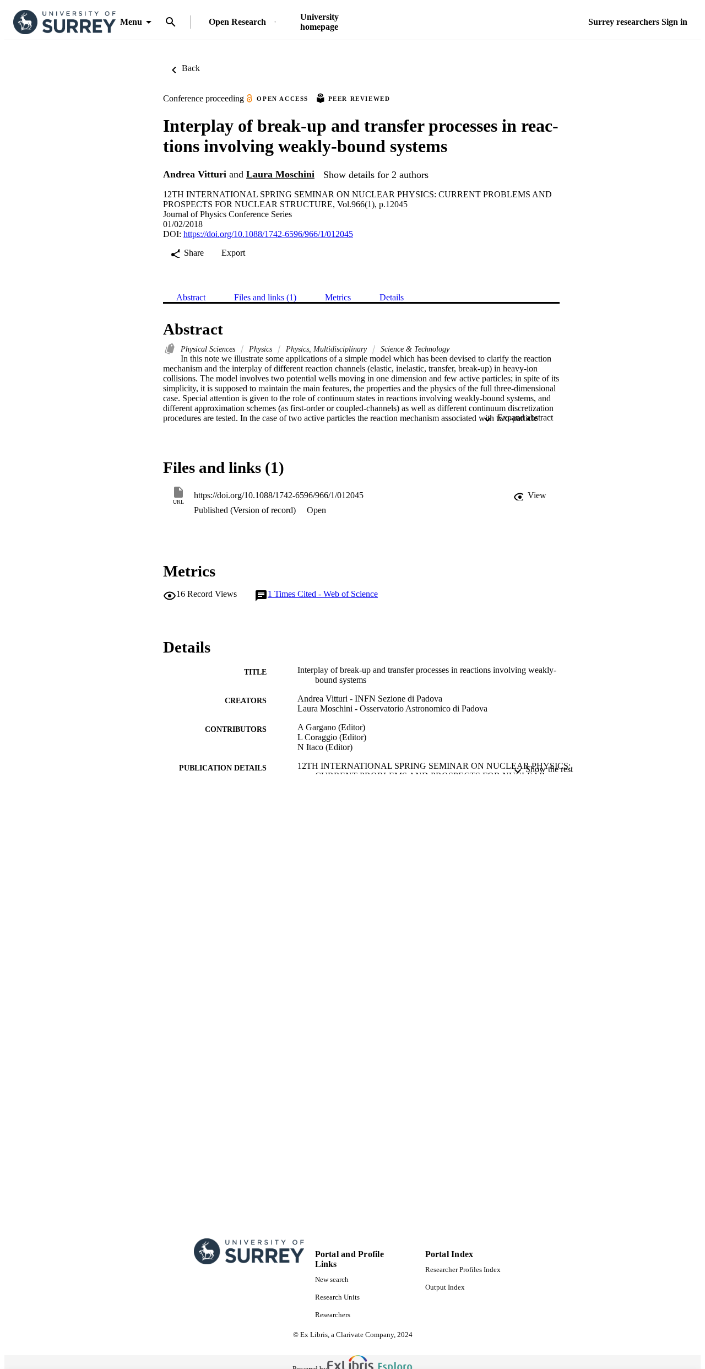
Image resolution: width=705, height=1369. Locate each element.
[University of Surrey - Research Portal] (64, 22)
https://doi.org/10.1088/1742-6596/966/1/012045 (268, 234)
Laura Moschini (280, 174)
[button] (530, 495)
